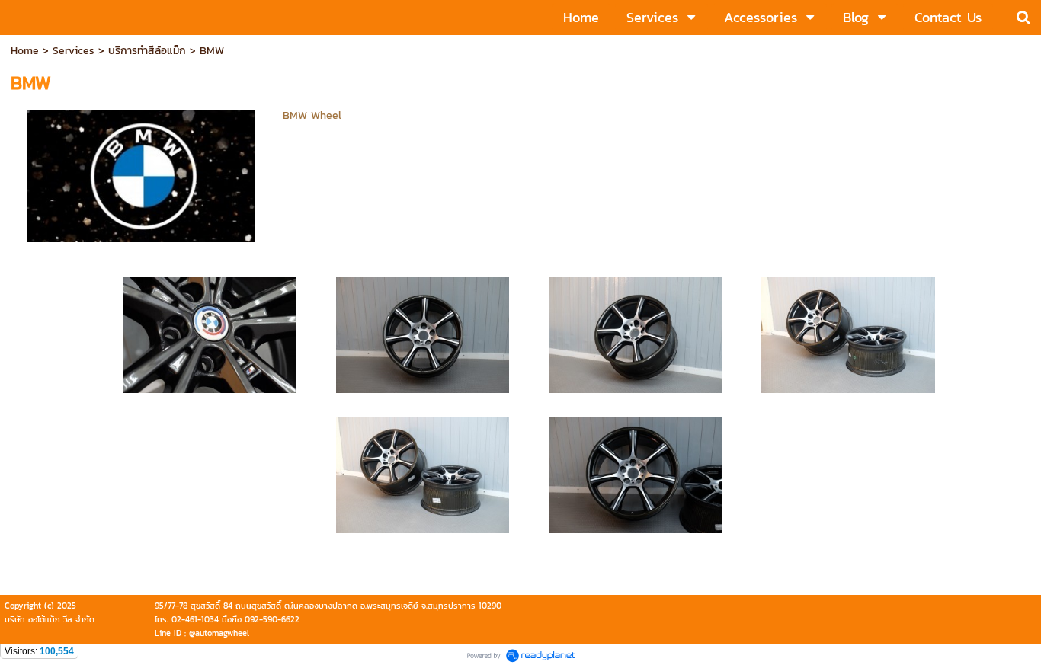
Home (25, 51)
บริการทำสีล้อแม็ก (147, 51)
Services (73, 51)
